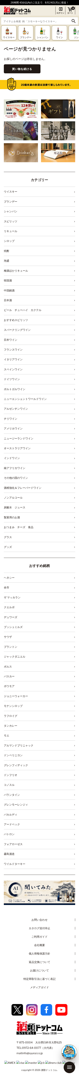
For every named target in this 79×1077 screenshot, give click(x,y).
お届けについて (39, 970)
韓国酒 (8, 280)
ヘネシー (9, 577)
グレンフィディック (16, 765)
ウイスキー (10, 191)
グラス (8, 537)
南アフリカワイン (14, 468)
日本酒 (8, 300)
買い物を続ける (22, 68)
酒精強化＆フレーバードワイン (22, 487)
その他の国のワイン (16, 477)
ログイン (60, 13)
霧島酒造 (9, 853)
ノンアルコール (13, 497)
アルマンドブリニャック (18, 745)
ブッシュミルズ (13, 627)
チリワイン (10, 418)
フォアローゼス (13, 844)
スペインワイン (13, 369)
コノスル (9, 784)
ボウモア (9, 686)
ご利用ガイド (39, 936)
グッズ (8, 546)
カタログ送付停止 (39, 928)
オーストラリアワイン (17, 448)
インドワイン (12, 458)
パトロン (9, 834)
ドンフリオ (10, 775)
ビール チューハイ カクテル (22, 310)
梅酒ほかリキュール (16, 270)
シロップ (9, 240)
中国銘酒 (9, 290)
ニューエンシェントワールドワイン (25, 398)
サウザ (8, 636)
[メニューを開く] (69, 1067)
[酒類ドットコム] (17, 10)
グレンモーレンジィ (16, 804)
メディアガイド (39, 987)
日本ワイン (10, 339)
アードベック (12, 824)
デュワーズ (10, 617)
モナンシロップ (13, 705)
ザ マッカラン (12, 597)
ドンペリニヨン (13, 755)
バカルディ (10, 814)
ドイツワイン (12, 379)
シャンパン (10, 211)
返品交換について (39, 962)
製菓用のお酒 (12, 517)
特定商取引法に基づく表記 (39, 978)
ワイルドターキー (14, 863)
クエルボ (9, 607)
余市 (6, 587)
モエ (6, 735)
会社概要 (39, 945)
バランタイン (12, 794)
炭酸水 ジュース (14, 507)
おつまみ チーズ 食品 (18, 527)
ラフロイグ (10, 715)
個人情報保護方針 (39, 953)
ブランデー (10, 201)
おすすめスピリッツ (16, 320)
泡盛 (6, 260)
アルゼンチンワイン (16, 408)
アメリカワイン (13, 428)
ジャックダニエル (14, 656)
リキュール (10, 231)
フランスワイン (13, 349)
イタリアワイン (13, 359)
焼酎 (6, 250)
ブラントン (10, 646)
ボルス (8, 666)
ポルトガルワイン (14, 389)
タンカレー (10, 725)
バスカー (9, 676)
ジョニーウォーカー (16, 696)
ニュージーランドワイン (18, 438)
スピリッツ (10, 221)
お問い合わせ (39, 919)
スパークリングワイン (17, 329)
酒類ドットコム (49, 1070)
